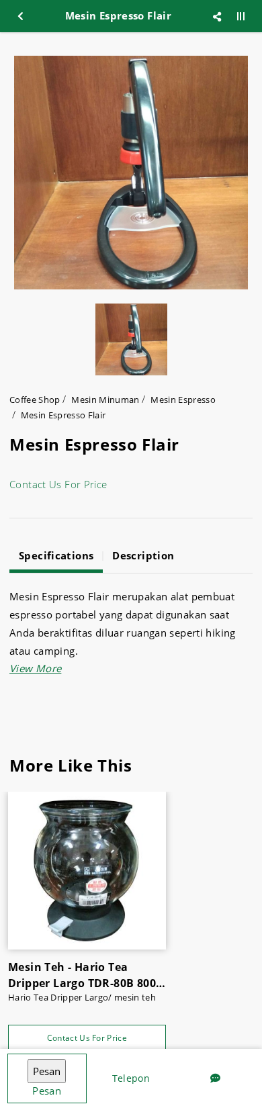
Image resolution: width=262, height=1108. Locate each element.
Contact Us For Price (58, 484)
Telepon (131, 1078)
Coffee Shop (34, 400)
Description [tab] (143, 555)
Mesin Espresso (183, 400)
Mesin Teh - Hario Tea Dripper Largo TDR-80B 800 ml (82, 975)
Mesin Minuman (105, 400)
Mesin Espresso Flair (63, 415)
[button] (35, 668)
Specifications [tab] (56, 555)
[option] (131, 172)
